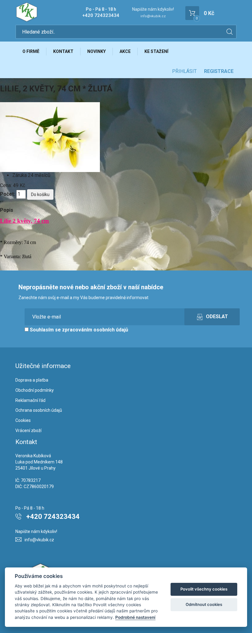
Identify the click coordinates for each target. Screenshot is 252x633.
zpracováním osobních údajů (95, 330)
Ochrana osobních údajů (38, 410)
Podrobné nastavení (135, 617)
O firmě (30, 51)
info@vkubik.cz (153, 16)
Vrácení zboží (28, 430)
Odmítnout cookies (204, 604)
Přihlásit (184, 71)
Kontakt (63, 51)
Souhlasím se (78, 330)
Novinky (96, 51)
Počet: (7, 194)
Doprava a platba (31, 380)
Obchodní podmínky (34, 390)
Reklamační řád (30, 400)
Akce (125, 51)
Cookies (23, 420)
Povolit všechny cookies (203, 589)
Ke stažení (156, 51)
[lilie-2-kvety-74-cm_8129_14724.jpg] (50, 137)
